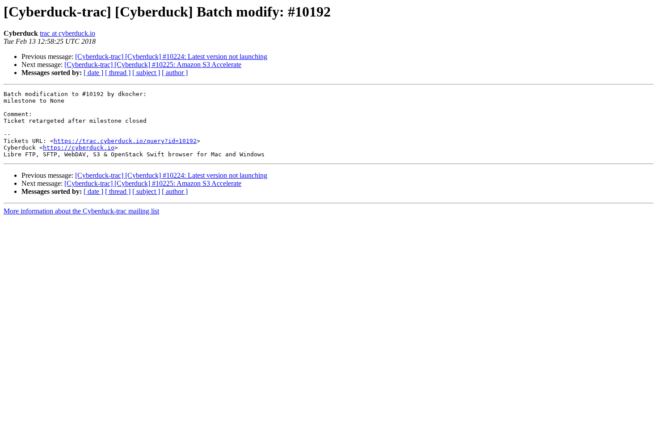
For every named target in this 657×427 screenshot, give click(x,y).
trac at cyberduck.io (67, 33)
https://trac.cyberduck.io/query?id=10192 (125, 141)
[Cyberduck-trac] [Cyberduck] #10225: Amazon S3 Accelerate (152, 64)
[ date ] (93, 72)
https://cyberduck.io (78, 147)
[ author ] (175, 72)
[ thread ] (118, 72)
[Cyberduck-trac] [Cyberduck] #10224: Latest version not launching (171, 56)
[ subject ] (146, 72)
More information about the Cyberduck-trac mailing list (81, 211)
